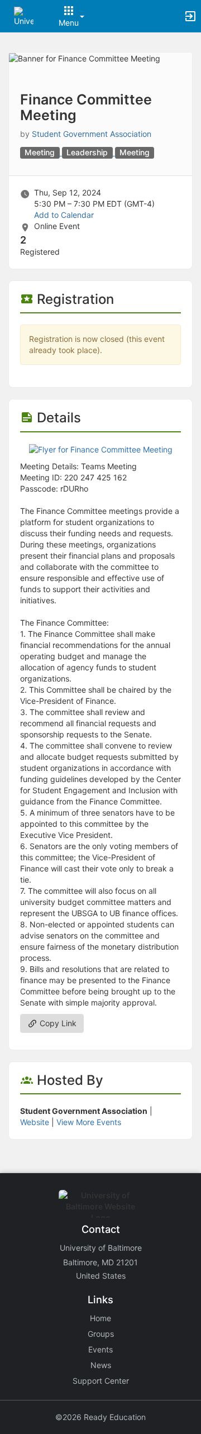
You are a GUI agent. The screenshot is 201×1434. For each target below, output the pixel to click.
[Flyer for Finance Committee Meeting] (101, 449)
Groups (101, 1333)
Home (100, 1318)
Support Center (101, 1380)
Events (100, 1349)
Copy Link (56, 1023)
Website (34, 1122)
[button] (23, 15)
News (100, 1365)
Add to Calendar (64, 215)
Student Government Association (91, 134)
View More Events (88, 1122)
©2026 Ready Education (100, 1417)
